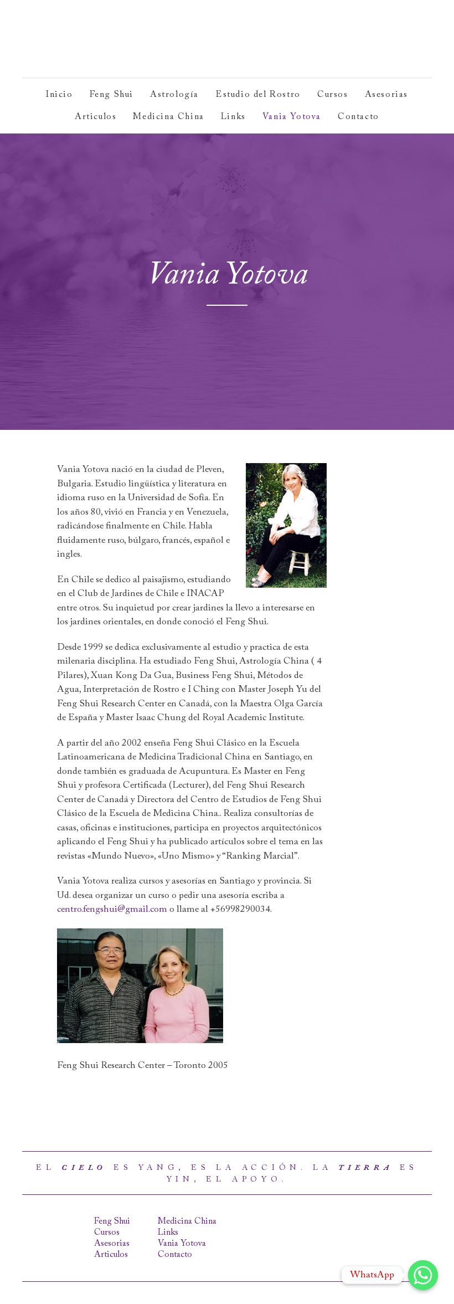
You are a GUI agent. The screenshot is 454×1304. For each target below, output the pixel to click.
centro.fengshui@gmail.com (112, 910)
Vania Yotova (291, 116)
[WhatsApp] (423, 1275)
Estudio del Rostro (258, 94)
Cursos (332, 94)
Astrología (174, 94)
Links (233, 116)
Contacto (358, 116)
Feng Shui (111, 94)
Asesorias (386, 94)
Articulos (95, 116)
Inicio (59, 94)
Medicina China (168, 116)
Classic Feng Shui (103, 39)
